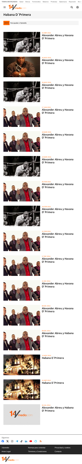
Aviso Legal (6, 451)
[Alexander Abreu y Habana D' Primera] (21, 340)
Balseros (46, 2)
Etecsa (27, 2)
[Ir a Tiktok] (21, 441)
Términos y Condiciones (37, 451)
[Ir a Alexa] (36, 441)
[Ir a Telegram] (17, 441)
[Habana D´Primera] (21, 365)
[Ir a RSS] (41, 441)
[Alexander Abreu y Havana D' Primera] (21, 42)
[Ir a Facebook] (3, 441)
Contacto (58, 451)
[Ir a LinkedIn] (26, 441)
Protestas (54, 2)
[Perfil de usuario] (77, 7)
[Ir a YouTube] (31, 441)
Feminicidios (36, 2)
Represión (72, 2)
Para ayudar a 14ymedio (18, 23)
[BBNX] (10, 459)
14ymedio (5, 448)
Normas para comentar (36, 448)
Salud (21, 2)
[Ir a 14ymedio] (18, 7)
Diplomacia (63, 2)
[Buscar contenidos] (71, 7)
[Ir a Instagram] (12, 441)
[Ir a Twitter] (8, 441)
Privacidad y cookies (62, 448)
